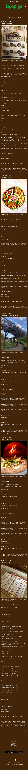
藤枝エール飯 (6, 562)
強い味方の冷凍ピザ (8, 23)
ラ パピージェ (14, 762)
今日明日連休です (7, 177)
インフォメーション (14, 17)
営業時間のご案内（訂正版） (10, 315)
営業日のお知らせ (7, 439)
